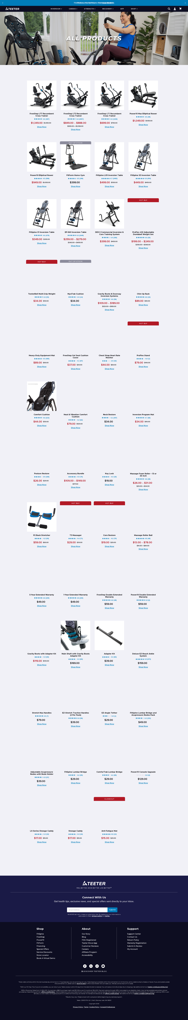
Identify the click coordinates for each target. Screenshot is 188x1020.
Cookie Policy (94, 1007)
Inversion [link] (55, 9)
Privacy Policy (78, 1007)
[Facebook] (85, 966)
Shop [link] (133, 9)
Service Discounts (44, 952)
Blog (84, 937)
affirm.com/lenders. (48, 992)
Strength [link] (89, 9)
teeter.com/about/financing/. (144, 993)
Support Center (134, 934)
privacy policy (97, 916)
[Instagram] (97, 966)
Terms (86, 1007)
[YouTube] (103, 966)
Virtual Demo (109, 3)
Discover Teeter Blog (95, 971)
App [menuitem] (122, 9)
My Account (132, 949)
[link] (174, 9)
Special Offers (43, 949)
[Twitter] (91, 966)
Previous (3, 3)
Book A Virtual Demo (46, 958)
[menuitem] (56, 9)
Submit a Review (134, 946)
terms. (107, 916)
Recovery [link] (107, 9)
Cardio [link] (72, 9)
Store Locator (43, 955)
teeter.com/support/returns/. (158, 987)
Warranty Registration (136, 943)
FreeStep (41, 937)
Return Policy (133, 940)
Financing (41, 946)
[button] (180, 9)
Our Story (86, 934)
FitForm (40, 943)
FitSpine (40, 934)
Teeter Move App (89, 943)
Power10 (40, 940)
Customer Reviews (90, 946)
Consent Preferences (107, 1007)
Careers (85, 949)
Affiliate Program (89, 952)
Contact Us (132, 937)
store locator (81, 983)
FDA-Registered (89, 940)
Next (185, 3)
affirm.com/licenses (112, 993)
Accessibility (87, 955)
